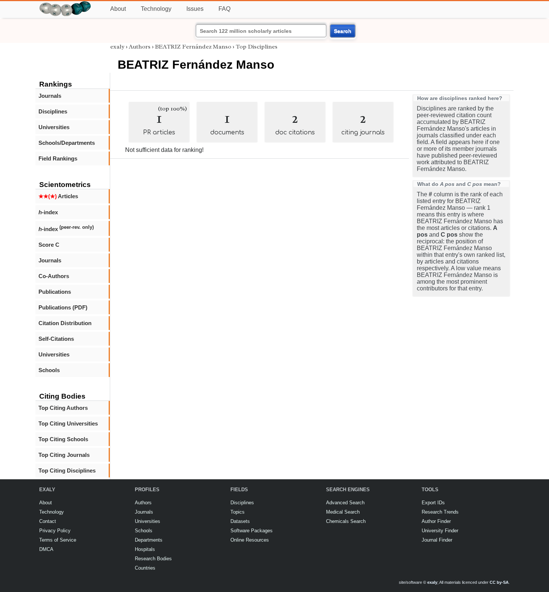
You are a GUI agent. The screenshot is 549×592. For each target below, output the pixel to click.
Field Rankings (57, 158)
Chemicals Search (346, 521)
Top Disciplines (256, 46)
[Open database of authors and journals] (65, 4)
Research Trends (440, 512)
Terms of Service (57, 540)
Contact (47, 521)
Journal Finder (437, 540)
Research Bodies (153, 558)
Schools (49, 370)
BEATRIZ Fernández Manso (193, 46)
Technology (156, 9)
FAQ (224, 9)
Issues (195, 9)
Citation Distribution (65, 323)
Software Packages (251, 530)
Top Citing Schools (63, 439)
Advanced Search (345, 502)
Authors (140, 46)
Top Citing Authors (63, 408)
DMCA (46, 549)
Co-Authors (53, 276)
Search (342, 31)
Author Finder (436, 521)
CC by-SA (499, 582)
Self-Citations (56, 339)
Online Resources (249, 540)
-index (48, 212)
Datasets (240, 521)
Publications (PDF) (62, 307)
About (118, 9)
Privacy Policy (55, 530)
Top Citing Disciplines (67, 470)
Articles (58, 196)
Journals (49, 96)
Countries (145, 568)
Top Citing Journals (64, 455)
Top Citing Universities (68, 423)
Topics (237, 512)
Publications (54, 292)
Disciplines (52, 111)
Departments (148, 540)
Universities (53, 127)
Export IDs (433, 502)
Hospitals (145, 549)
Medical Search (343, 512)
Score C (48, 245)
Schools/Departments (66, 143)
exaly (117, 46)
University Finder (440, 530)
